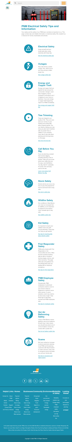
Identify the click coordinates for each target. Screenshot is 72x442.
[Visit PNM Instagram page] (30, 381)
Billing (17, 400)
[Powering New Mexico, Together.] (8, 3)
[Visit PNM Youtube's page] (41, 381)
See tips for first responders (46, 270)
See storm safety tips (44, 192)
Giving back (37, 396)
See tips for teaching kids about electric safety (45, 235)
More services (17, 414)
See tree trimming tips (44, 140)
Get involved (46, 400)
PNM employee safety (56, 407)
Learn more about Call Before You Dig (44, 172)
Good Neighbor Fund (37, 400)
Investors (11, 400)
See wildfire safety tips (44, 215)
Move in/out (17, 412)
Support (11, 405)
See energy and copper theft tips (46, 106)
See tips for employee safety (46, 304)
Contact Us (5, 396)
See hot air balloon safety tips (46, 331)
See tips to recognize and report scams (45, 356)
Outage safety (56, 402)
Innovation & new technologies (66, 400)
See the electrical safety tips (46, 55)
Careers (5, 405)
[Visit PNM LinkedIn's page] (47, 381)
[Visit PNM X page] (36, 381)
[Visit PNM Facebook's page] (25, 381)
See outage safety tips (44, 75)
